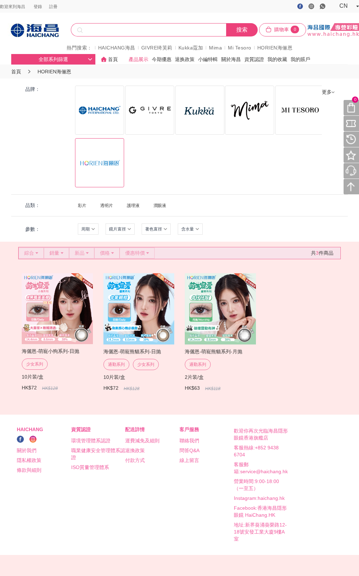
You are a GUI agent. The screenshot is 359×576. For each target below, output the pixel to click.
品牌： (32, 89)
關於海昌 (231, 59)
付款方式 (135, 460)
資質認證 (254, 59)
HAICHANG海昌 (116, 48)
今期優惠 (161, 59)
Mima (215, 48)
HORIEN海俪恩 (275, 48)
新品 (79, 253)
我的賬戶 (300, 59)
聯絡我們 (189, 440)
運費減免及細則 (142, 440)
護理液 (133, 205)
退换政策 (185, 59)
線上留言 (189, 460)
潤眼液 (160, 205)
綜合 (29, 253)
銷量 (54, 253)
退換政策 (135, 450)
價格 (105, 253)
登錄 (38, 6)
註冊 (53, 6)
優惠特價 (135, 253)
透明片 (106, 205)
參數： (32, 229)
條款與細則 (29, 470)
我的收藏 (277, 59)
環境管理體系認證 (90, 440)
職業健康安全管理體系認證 (98, 454)
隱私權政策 (29, 460)
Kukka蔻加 (190, 48)
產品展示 (138, 59)
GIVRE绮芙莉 (156, 48)
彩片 (82, 205)
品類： (32, 205)
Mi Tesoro (239, 48)
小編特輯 (208, 59)
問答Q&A (189, 450)
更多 (327, 92)
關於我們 (26, 450)
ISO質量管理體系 (90, 467)
